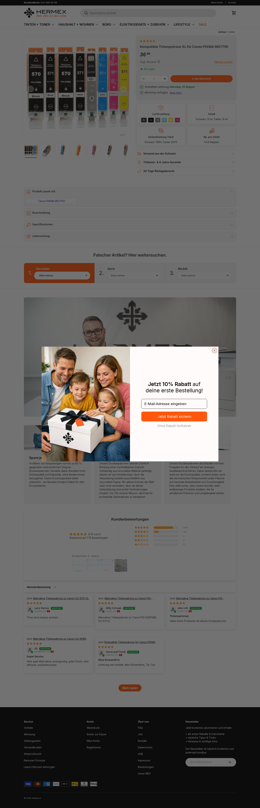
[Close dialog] (214, 350)
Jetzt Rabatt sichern (174, 416)
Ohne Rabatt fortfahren (174, 425)
